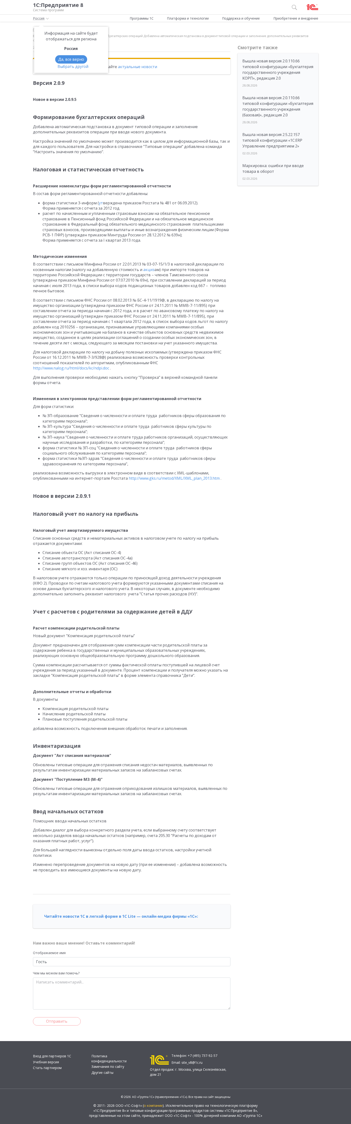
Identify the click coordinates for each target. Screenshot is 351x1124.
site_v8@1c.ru (191, 1062)
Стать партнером (47, 1067)
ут (101, 203)
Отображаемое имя (49, 952)
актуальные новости (137, 66)
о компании (153, 1105)
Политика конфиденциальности (109, 1058)
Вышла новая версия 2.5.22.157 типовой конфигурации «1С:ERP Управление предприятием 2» (272, 140)
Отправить (56, 1021)
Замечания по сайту (107, 1066)
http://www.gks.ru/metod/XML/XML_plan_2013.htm (174, 478)
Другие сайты (102, 1072)
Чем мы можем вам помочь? (56, 973)
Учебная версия (46, 1062)
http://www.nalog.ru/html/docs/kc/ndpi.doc (71, 368)
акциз (148, 269)
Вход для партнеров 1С (52, 1056)
